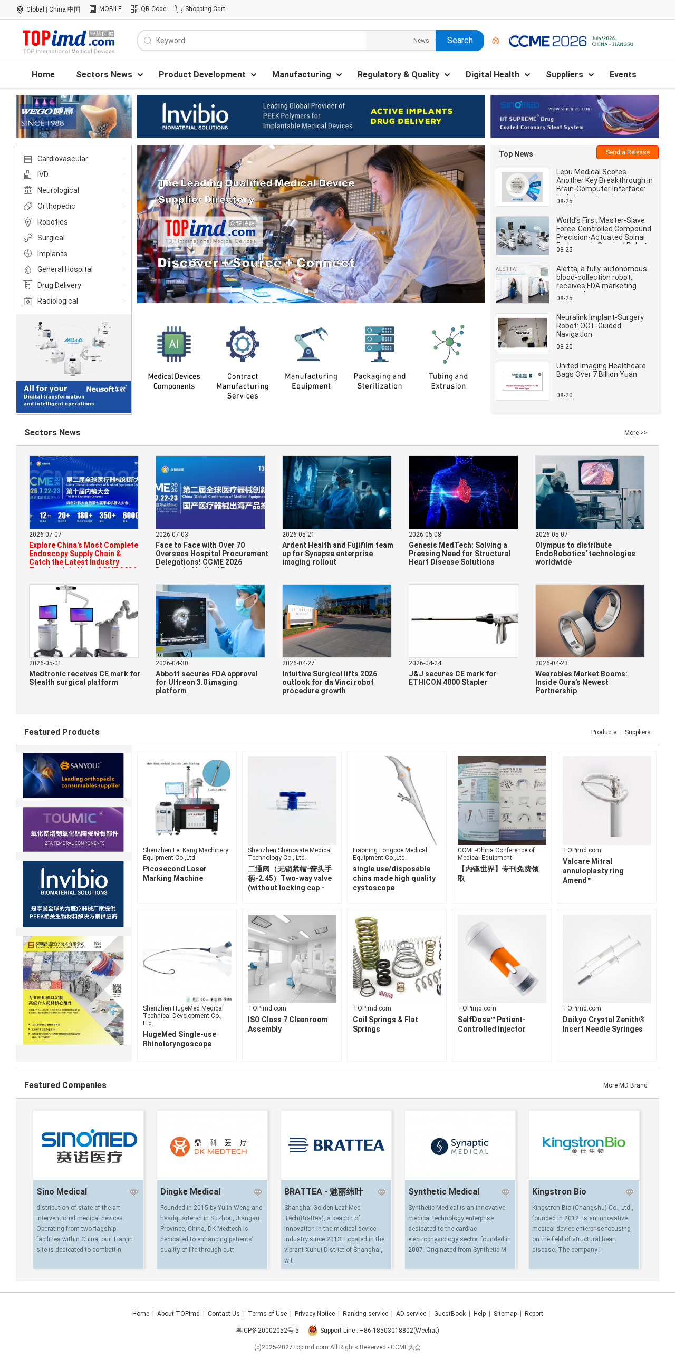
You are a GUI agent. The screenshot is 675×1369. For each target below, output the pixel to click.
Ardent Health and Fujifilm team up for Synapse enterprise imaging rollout (337, 553)
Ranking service (365, 1313)
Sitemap (505, 1313)
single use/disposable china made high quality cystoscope (394, 878)
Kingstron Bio (559, 1192)
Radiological (57, 301)
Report (534, 1313)
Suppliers (638, 732)
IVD (43, 174)
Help (480, 1313)
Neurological (58, 190)
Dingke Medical (190, 1192)
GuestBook (450, 1313)
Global (35, 9)
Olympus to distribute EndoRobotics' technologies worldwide (585, 553)
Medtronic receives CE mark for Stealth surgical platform (85, 677)
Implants (52, 253)
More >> (636, 432)
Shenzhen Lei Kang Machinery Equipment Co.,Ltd (185, 854)
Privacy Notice (315, 1313)
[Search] (492, 40)
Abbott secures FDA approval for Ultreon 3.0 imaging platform (207, 682)
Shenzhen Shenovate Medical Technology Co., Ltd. (290, 854)
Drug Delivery (59, 285)
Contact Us (224, 1313)
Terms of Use (267, 1313)
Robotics (52, 222)
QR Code (153, 9)
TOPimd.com (582, 850)
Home (140, 1313)
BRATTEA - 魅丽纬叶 (323, 1192)
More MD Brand (625, 1085)
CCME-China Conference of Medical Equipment (496, 854)
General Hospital (65, 269)
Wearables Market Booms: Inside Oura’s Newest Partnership (581, 682)
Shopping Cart (205, 9)
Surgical (51, 238)
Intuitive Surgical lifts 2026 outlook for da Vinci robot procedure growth (329, 682)
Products (604, 732)
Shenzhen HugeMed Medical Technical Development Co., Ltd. (183, 1016)
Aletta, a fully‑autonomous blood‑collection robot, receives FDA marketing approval (601, 281)
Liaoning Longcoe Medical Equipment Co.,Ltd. (390, 854)
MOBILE (110, 9)
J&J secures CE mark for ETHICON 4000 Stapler (453, 677)
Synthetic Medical (443, 1192)
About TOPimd (178, 1313)
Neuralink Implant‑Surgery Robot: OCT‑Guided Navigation (600, 325)
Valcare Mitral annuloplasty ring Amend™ (593, 871)
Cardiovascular (62, 158)
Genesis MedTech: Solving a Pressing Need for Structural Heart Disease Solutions (460, 553)
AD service (411, 1313)
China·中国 (64, 9)
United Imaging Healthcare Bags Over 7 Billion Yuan (601, 370)
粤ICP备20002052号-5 (267, 1330)
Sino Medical (61, 1192)
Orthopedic (56, 206)
